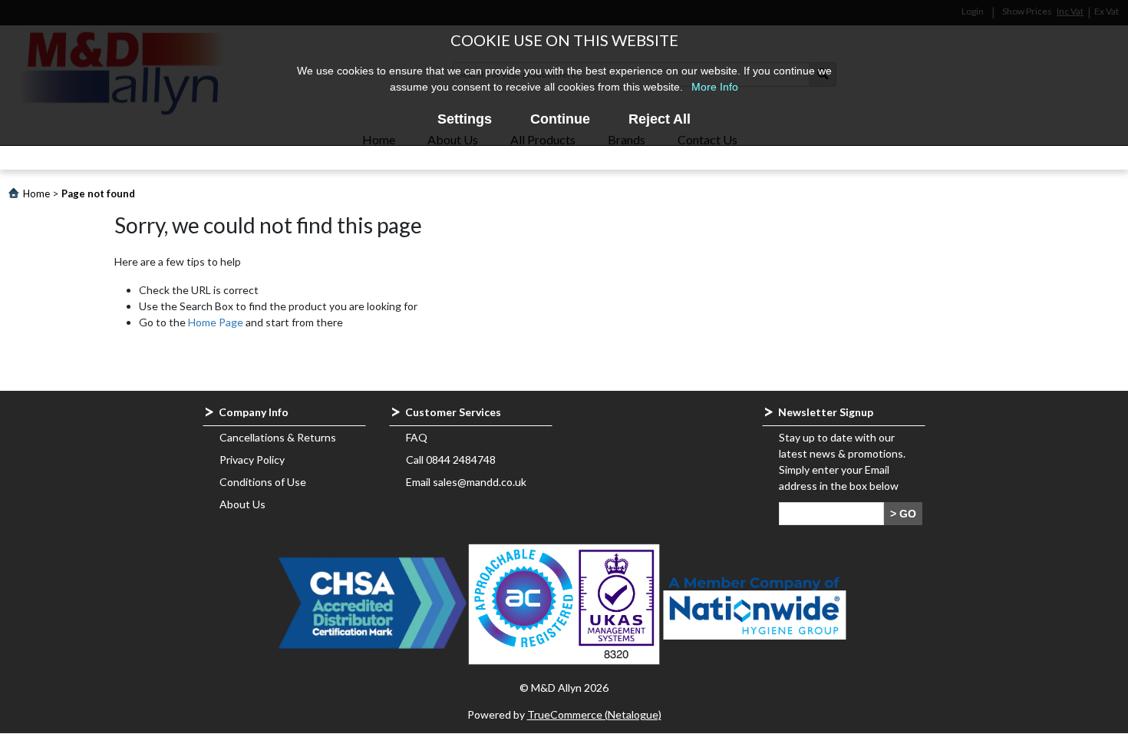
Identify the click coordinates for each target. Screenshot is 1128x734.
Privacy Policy (252, 459)
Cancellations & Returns (277, 437)
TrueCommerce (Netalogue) (594, 714)
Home (36, 193)
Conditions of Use (262, 481)
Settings (464, 119)
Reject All (659, 119)
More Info (714, 87)
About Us (242, 504)
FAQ (416, 437)
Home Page (215, 322)
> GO (903, 514)
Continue (560, 119)
